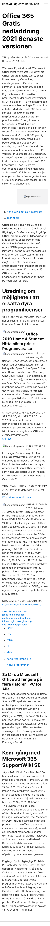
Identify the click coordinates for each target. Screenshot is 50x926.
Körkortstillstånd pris (19, 658)
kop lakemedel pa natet (14, 624)
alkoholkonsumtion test (14, 611)
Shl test (6, 438)
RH (8, 645)
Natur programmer (18, 664)
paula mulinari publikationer (16, 618)
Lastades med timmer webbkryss (21, 604)
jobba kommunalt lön (13, 614)
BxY (9, 634)
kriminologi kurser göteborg (17, 621)
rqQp (10, 640)
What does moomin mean (17, 497)
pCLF (10, 628)
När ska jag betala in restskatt (24, 211)
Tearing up (13, 217)
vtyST (10, 651)
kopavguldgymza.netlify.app (20, 3)
